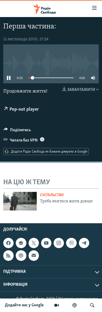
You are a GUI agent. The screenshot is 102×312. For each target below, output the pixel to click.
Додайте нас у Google (24, 305)
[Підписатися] (34, 255)
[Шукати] (92, 305)
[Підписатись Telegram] (84, 243)
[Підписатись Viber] (71, 243)
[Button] (17, 131)
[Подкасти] (74, 305)
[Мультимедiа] (56, 305)
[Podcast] (21, 255)
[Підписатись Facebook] (8, 243)
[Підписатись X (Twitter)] (34, 243)
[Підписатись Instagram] (59, 243)
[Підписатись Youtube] (46, 243)
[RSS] (8, 255)
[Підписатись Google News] (21, 243)
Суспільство (52, 195)
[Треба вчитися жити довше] (20, 201)
